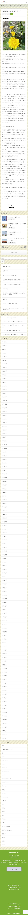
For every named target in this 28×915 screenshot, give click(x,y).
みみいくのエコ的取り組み (14, 217)
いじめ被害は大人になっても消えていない (12, 284)
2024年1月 (4, 440)
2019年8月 (4, 609)
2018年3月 (4, 657)
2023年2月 (4, 466)
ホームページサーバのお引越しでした (10, 317)
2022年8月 (4, 488)
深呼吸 (3, 811)
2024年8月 (4, 415)
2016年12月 (4, 712)
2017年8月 (4, 683)
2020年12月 (4, 551)
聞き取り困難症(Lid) (6, 826)
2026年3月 (4, 352)
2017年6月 (4, 690)
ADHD (3, 745)
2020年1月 (4, 591)
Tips (12, 14)
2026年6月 (4, 345)
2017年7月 (4, 686)
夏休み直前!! (5, 288)
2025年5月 (4, 382)
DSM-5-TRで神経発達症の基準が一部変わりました (13, 279)
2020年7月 (4, 569)
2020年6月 (4, 573)
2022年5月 (4, 499)
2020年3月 (4, 584)
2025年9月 (4, 367)
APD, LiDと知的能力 (7, 266)
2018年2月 (4, 661)
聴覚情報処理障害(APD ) (7, 830)
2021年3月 (4, 543)
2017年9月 (4, 679)
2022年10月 (4, 481)
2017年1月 (4, 708)
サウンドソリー (5, 771)
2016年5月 (4, 738)
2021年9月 (4, 525)
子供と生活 (4, 800)
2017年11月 (4, 672)
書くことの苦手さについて (14, 232)
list (11, 205)
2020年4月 (4, 580)
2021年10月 (4, 521)
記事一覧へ (14, 252)
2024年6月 (4, 422)
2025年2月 (4, 393)
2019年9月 (4, 606)
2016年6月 (4, 734)
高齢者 (3, 844)
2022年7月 (4, 492)
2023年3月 (4, 462)
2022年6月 (4, 496)
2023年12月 (4, 444)
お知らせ (4, 764)
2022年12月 (4, 474)
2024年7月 (4, 418)
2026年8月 (4, 341)
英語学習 (4, 837)
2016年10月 (4, 719)
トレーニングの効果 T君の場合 (10, 303)
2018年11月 (4, 628)
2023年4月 (4, 459)
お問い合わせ (14, 869)
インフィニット (5, 760)
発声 (3, 815)
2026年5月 (4, 349)
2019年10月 (4, 602)
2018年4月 (4, 653)
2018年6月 (4, 646)
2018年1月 (4, 664)
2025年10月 (4, 363)
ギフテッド (4, 767)
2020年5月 (4, 576)
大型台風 (5, 299)
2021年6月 (4, 536)
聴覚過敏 (4, 833)
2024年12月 (4, 400)
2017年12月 (4, 668)
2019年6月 (4, 617)
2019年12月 (4, 595)
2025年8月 (4, 371)
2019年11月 (4, 598)
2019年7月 (4, 613)
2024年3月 (4, 433)
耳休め (3, 822)
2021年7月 (4, 532)
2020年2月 (4, 587)
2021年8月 (4, 529)
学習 (3, 804)
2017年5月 (4, 694)
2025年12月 (4, 360)
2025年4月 (4, 385)
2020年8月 (4, 565)
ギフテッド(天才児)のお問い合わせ (10, 275)
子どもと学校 (4, 797)
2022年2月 (4, 510)
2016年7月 (4, 730)
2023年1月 (4, 470)
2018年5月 (4, 650)
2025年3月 (4, 389)
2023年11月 (4, 448)
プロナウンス (4, 786)
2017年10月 (4, 675)
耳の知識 (4, 819)
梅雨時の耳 (5, 270)
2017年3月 (4, 701)
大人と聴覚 (4, 793)
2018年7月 (4, 642)
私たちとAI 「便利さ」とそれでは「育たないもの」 (13, 321)
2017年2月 (4, 705)
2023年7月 (4, 452)
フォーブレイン (5, 782)
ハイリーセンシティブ (6, 778)
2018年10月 (4, 631)
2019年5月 (4, 620)
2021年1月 (4, 547)
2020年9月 (4, 562)
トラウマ (4, 775)
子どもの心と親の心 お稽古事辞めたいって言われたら (13, 334)
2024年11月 (4, 404)
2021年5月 (4, 540)
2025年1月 (4, 396)
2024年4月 (4, 430)
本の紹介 (4, 808)
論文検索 (4, 841)
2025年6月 (4, 378)
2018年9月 (4, 635)
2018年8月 (4, 639)
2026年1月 (4, 356)
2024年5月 (4, 426)
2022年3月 (4, 507)
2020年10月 (4, 558)
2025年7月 (4, 374)
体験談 (3, 789)
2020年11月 (4, 554)
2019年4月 (4, 624)
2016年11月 (4, 716)
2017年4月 (4, 697)
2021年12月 (4, 518)
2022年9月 (4, 484)
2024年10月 (4, 407)
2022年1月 (4, 514)
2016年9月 (4, 723)
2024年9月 (4, 411)
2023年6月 (4, 455)
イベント (4, 756)
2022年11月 (4, 477)
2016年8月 (4, 727)
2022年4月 (4, 503)
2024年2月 (4, 437)
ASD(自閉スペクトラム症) (7, 749)
